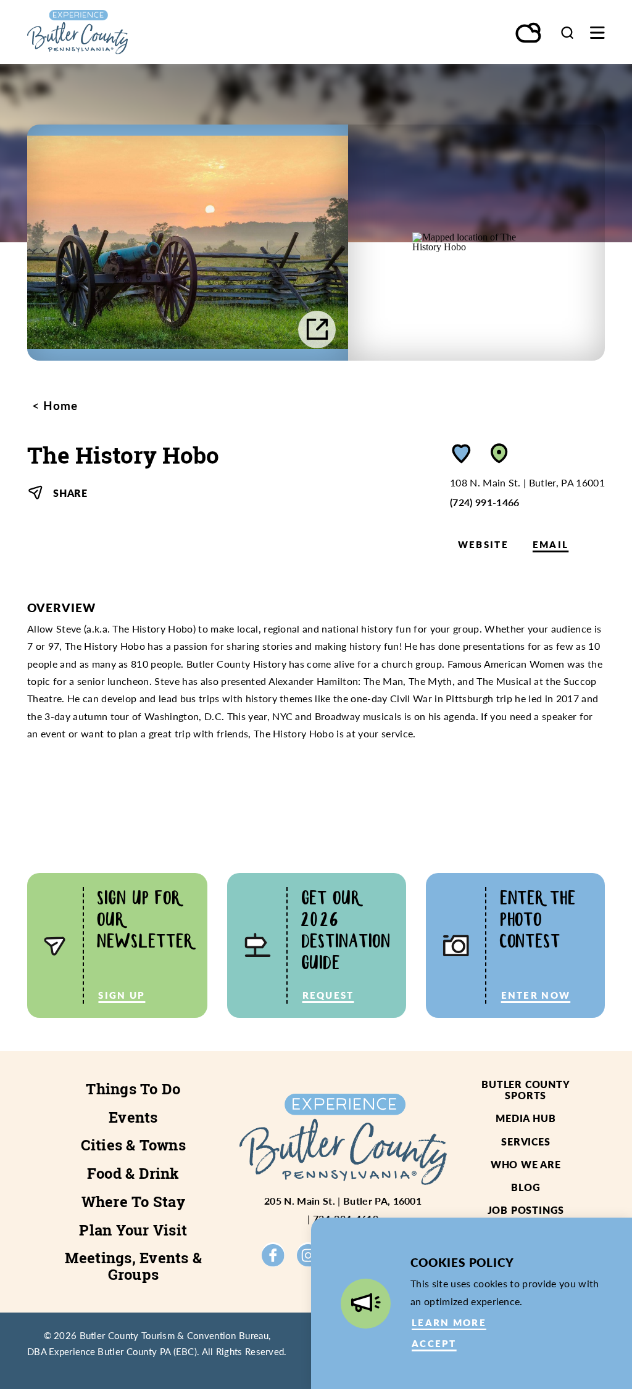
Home (59, 405)
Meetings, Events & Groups (133, 1266)
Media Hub (525, 1118)
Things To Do (133, 1089)
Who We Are (526, 1164)
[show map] (499, 453)
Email (550, 544)
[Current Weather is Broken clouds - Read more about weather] (529, 33)
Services (525, 1141)
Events (133, 1117)
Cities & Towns (133, 1145)
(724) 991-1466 (485, 502)
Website (483, 544)
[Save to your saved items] (461, 453)
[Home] (113, 32)
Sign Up (121, 995)
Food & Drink (133, 1173)
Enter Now (536, 995)
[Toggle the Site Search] (567, 32)
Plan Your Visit (133, 1230)
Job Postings (526, 1210)
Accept (434, 1343)
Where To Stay (133, 1201)
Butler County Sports (525, 1089)
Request (328, 995)
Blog (525, 1187)
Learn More (449, 1322)
